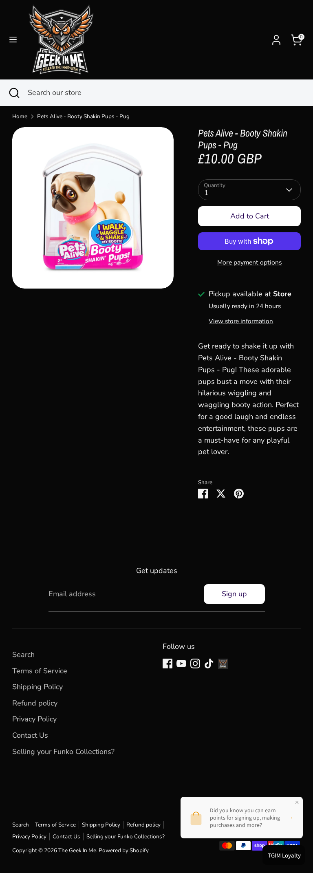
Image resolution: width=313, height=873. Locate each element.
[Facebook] (167, 663)
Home (19, 116)
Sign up (234, 594)
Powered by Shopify (124, 850)
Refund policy (34, 703)
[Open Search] (14, 93)
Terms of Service (39, 671)
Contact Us (30, 735)
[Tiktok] (209, 663)
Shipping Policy (37, 687)
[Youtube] (181, 663)
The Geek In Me (77, 850)
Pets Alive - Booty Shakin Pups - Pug (83, 116)
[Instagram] (195, 663)
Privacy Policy (34, 719)
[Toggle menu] (13, 39)
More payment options (249, 262)
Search (23, 654)
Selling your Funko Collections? (63, 751)
